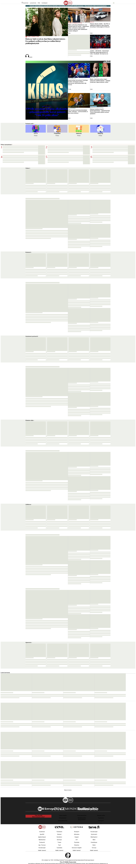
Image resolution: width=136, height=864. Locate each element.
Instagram (101, 820)
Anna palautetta (62, 820)
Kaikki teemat (42, 850)
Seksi (94, 845)
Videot (28, 168)
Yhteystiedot (62, 818)
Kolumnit (28, 252)
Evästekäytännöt (79, 860)
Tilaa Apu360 (38, 815)
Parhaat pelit (29, 123)
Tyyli (59, 845)
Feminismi (59, 831)
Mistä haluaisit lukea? (38, 817)
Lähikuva (28, 504)
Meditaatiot (94, 837)
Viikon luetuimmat (6, 144)
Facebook (101, 818)
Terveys (94, 847)
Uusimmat (25, 3)
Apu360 (42, 834)
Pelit (39, 3)
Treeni (59, 842)
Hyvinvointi (94, 834)
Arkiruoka (76, 834)
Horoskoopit (41, 847)
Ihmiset (59, 834)
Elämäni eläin (29, 420)
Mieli (94, 839)
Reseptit (76, 831)
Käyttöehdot (60, 860)
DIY (77, 839)
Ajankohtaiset (42, 837)
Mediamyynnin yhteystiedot (82, 818)
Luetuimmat (33, 3)
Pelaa (35, 135)
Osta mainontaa (81, 815)
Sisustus (76, 845)
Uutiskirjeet (44, 3)
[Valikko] (22, 3)
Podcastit (42, 842)
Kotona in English (76, 847)
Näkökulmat (42, 839)
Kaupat (77, 837)
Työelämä (59, 847)
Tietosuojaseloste (69, 860)
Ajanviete (28, 642)
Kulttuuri (59, 839)
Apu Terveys (42, 845)
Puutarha (76, 842)
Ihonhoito (59, 837)
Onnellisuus (94, 842)
